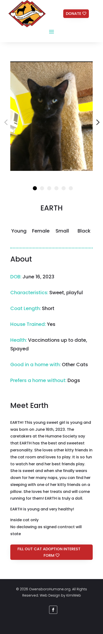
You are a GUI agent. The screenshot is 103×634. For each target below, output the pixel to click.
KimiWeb (73, 595)
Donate (73, 13)
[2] (51, 116)
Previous (6, 122)
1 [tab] (35, 188)
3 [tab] (49, 188)
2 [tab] (42, 188)
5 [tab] (64, 188)
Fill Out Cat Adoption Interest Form (48, 552)
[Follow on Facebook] (53, 610)
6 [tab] (71, 188)
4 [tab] (56, 188)
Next (96, 122)
